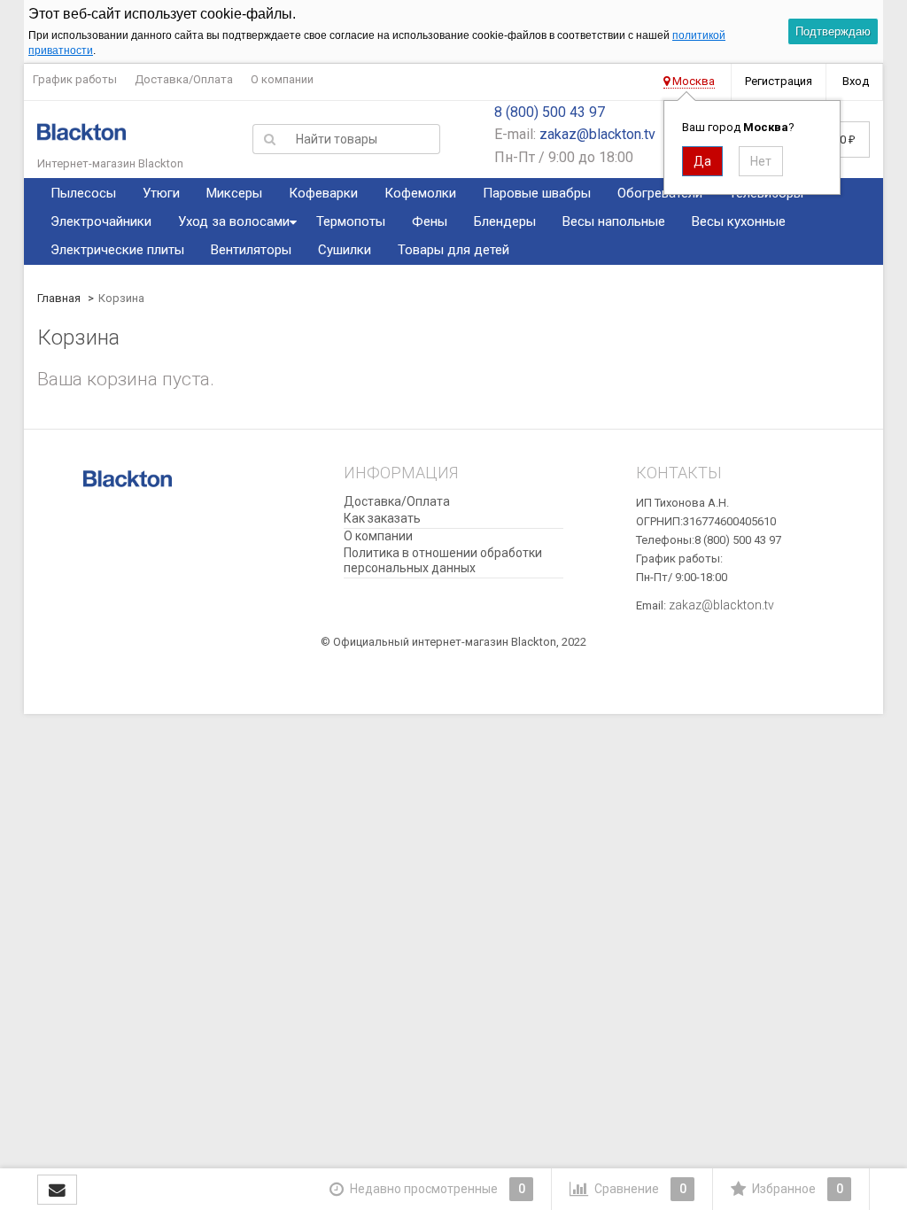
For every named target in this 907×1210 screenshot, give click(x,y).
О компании (282, 79)
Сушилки (344, 250)
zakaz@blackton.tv (597, 134)
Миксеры (234, 193)
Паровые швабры (537, 193)
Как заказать (382, 518)
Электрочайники (100, 221)
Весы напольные (613, 221)
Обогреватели (659, 193)
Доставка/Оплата (184, 79)
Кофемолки (420, 193)
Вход (855, 81)
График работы (75, 79)
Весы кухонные (739, 221)
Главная (59, 298)
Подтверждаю (833, 31)
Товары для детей (453, 250)
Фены (429, 221)
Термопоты (350, 221)
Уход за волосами (234, 221)
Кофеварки (323, 193)
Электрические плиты (117, 250)
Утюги (161, 193)
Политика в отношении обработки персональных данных (443, 560)
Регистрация (778, 81)
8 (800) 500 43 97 (549, 112)
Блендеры (505, 221)
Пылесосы (83, 193)
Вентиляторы (251, 250)
